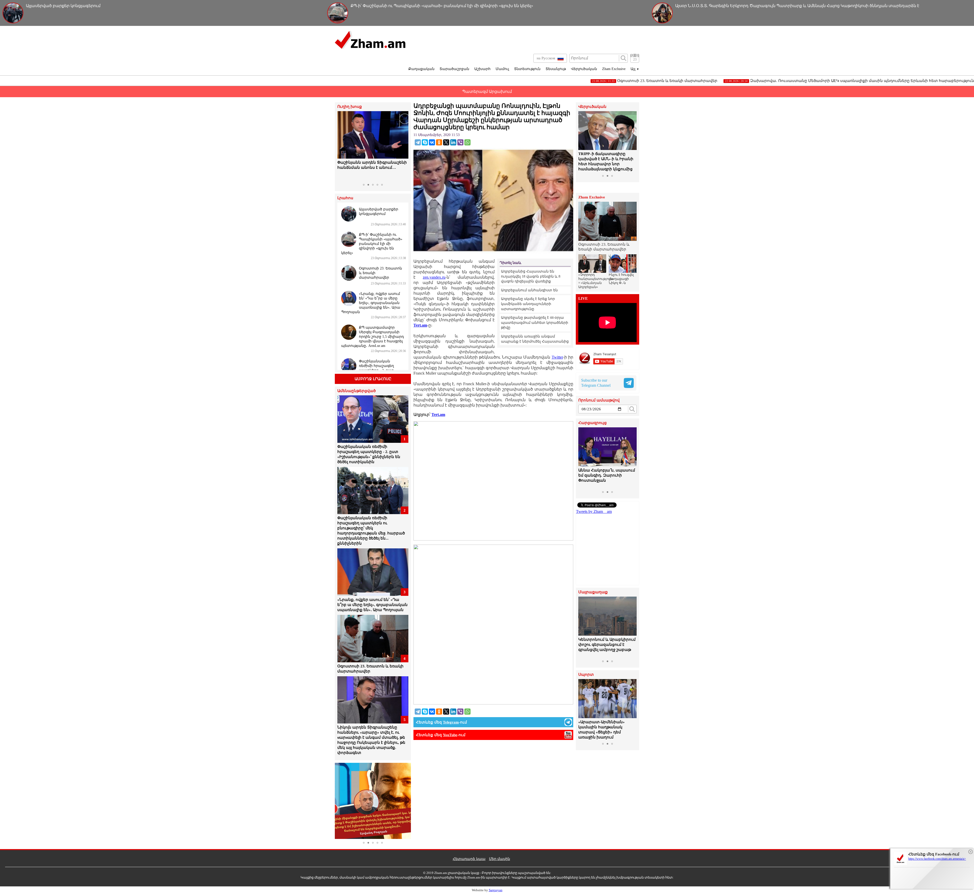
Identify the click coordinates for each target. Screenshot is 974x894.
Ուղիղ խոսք (349, 107)
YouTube (450, 735)
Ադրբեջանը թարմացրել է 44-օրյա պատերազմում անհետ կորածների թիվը (534, 322)
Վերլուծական (584, 69)
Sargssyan (495, 890)
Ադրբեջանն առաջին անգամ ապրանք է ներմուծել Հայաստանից (535, 338)
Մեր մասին (499, 859)
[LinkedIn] (453, 142)
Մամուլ (502, 69)
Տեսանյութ (556, 69)
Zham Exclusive (613, 69)
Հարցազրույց (592, 423)
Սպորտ (586, 675)
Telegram (451, 722)
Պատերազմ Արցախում (487, 91)
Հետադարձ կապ (469, 859)
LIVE (583, 298)
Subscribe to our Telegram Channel (596, 382)
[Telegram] (418, 142)
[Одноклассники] (439, 142)
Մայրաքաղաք (593, 592)
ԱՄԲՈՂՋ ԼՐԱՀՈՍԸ (373, 379)
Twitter (557, 357)
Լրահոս (345, 198)
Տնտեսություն (527, 69)
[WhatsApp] (467, 142)
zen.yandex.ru (434, 277)
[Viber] (460, 142)
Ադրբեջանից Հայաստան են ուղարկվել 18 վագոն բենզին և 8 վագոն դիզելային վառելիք (530, 276)
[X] (446, 142)
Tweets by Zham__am (594, 511)
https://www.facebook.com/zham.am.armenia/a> (937, 858)
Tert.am (420, 325)
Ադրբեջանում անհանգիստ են (529, 290)
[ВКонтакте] (432, 142)
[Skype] (425, 142)
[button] (342, 146)
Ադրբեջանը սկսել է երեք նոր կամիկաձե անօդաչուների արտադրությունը (528, 304)
